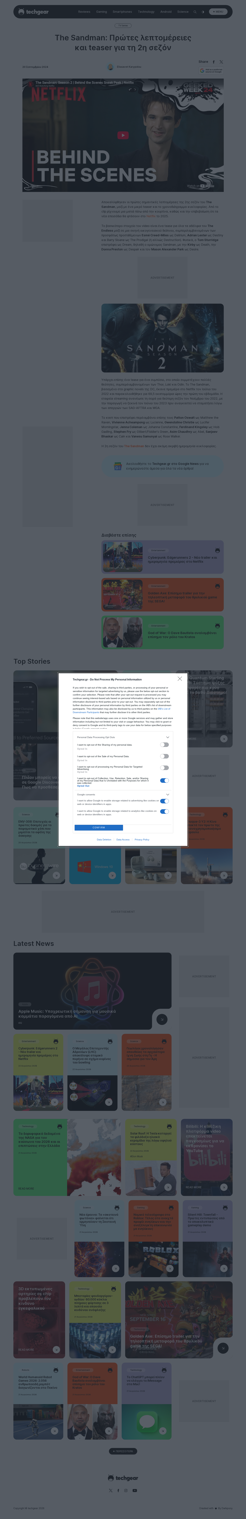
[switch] (164, 744)
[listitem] (123, 737)
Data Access (123, 839)
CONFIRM (99, 827)
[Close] (181, 680)
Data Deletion (104, 839)
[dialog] (123, 759)
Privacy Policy (142, 839)
